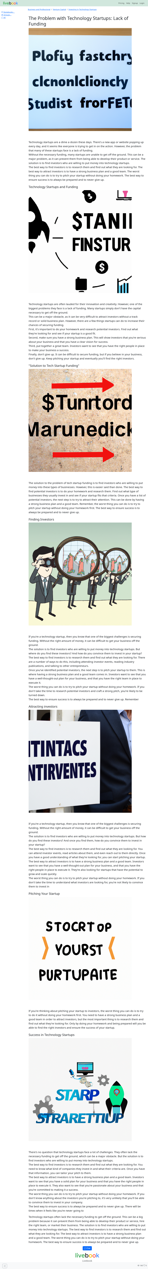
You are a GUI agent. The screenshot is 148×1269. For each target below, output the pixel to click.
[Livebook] (10, 3)
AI (4, 17)
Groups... (7, 15)
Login (142, 3)
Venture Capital (59, 9)
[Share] (4, 1266)
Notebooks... (9, 12)
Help (128, 3)
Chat (88, 1248)
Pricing (121, 3)
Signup (135, 3)
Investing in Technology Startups (83, 9)
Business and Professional (39, 9)
